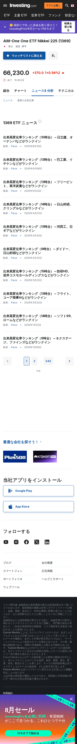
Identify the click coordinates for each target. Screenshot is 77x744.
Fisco (14, 146)
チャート (20, 91)
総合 (6, 91)
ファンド (54, 15)
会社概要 (47, 562)
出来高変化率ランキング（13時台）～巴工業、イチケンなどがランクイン (38, 161)
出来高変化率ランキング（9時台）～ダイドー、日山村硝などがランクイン (37, 251)
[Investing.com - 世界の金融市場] (23, 5)
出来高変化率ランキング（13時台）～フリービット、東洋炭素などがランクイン (38, 184)
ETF (7, 15)
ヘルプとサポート (53, 579)
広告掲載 (47, 570)
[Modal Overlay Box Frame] (37, 719)
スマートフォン (13, 570)
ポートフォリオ (13, 579)
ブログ (7, 562)
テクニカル (66, 91)
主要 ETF (20, 15)
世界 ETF (37, 15)
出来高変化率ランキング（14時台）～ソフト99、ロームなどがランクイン (38, 318)
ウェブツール (11, 587)
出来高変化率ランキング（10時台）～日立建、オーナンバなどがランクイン (38, 139)
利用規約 (8, 693)
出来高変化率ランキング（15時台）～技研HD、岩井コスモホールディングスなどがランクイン (37, 273)
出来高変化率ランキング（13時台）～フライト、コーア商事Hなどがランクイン (38, 295)
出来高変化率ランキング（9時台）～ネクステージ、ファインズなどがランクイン (37, 340)
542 (48, 361)
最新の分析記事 (25, 100)
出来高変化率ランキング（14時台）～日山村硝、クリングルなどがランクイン (38, 206)
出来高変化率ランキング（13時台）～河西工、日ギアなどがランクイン (38, 228)
